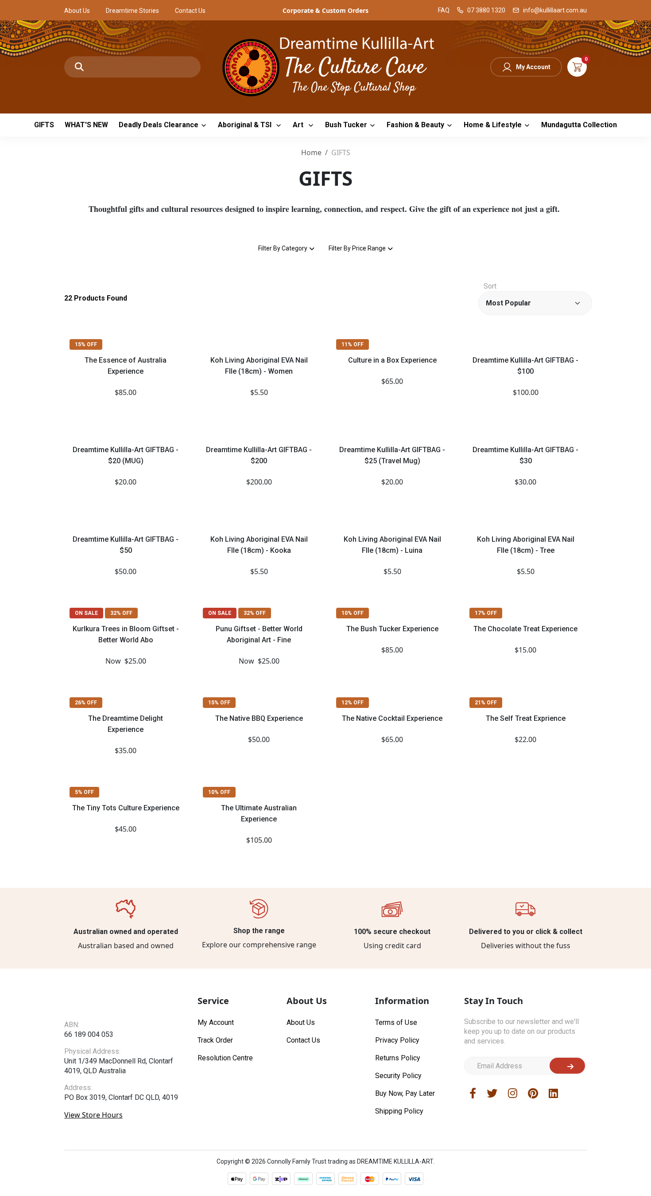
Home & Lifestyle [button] (493, 125)
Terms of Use (396, 1022)
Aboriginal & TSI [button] (245, 125)
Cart (577, 67)
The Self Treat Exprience (526, 718)
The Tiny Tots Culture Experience (125, 808)
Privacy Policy (397, 1040)
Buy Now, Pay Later (405, 1093)
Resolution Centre (225, 1058)
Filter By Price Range (357, 248)
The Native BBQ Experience (259, 718)
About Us (77, 10)
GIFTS (44, 125)
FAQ (444, 10)
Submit (567, 1066)
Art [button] (299, 125)
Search (79, 67)
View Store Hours (93, 1115)
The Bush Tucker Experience (392, 629)
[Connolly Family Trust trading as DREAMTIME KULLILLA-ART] (325, 66)
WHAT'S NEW (86, 125)
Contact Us (190, 10)
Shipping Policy (399, 1111)
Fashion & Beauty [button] (415, 125)
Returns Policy (397, 1058)
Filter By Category (282, 248)
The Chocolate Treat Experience (525, 629)
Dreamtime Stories (132, 10)
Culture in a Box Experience (392, 360)
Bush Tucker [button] (346, 125)
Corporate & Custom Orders (325, 10)
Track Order (215, 1040)
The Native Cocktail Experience (392, 718)
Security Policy (398, 1075)
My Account (533, 66)
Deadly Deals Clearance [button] (158, 125)
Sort (490, 286)
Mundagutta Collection (579, 125)
